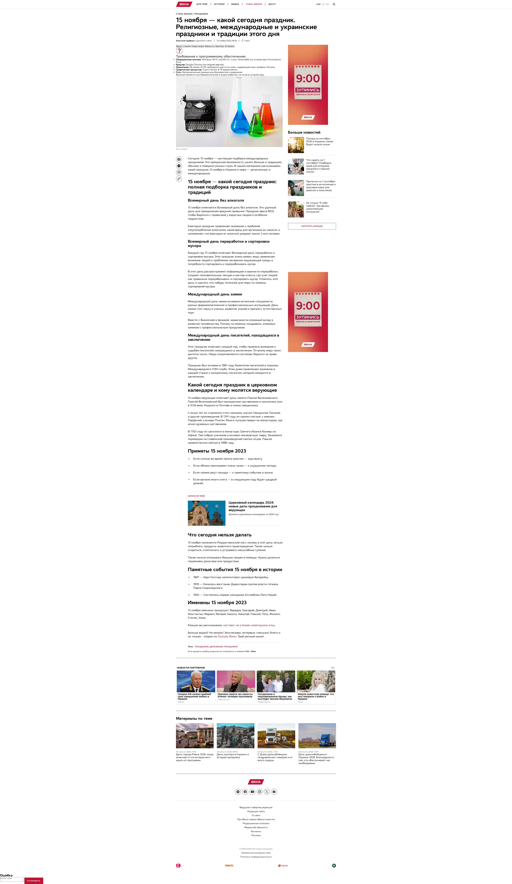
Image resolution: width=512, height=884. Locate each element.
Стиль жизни (254, 4)
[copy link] (179, 179)
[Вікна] (184, 4)
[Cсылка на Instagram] (260, 792)
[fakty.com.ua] (229, 866)
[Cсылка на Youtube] (252, 792)
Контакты (256, 831)
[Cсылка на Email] (274, 792)
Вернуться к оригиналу (214, 46)
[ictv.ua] (283, 866)
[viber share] (179, 172)
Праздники (201, 14)
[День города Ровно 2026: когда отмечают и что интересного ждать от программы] (195, 735)
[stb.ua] (178, 866)
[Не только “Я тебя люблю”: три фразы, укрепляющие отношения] (296, 209)
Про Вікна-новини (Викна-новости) (256, 819)
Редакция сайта (256, 811)
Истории (219, 4)
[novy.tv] (334, 866)
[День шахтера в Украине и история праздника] (235, 735)
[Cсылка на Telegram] (238, 792)
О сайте (256, 815)
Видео (235, 4)
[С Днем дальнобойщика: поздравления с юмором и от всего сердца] (276, 735)
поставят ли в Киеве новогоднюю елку (249, 625)
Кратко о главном (183, 46)
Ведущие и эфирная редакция (256, 807)
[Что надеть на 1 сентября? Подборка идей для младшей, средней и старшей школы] (296, 167)
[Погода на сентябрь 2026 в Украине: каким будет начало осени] (296, 145)
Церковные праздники (224, 647)
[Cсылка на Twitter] (267, 792)
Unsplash (184, 149)
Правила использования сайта (256, 853)
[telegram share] (179, 166)
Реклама (256, 835)
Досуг (272, 4)
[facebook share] (179, 159)
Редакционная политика (256, 823)
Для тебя (202, 4)
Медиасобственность (256, 827)
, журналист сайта (194, 41)
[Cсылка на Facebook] (245, 792)
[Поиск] (334, 4)
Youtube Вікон (227, 636)
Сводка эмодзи (198, 46)
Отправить (34, 881)
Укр (318, 4)
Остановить (229, 46)
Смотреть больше (312, 226)
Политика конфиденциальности (256, 857)
